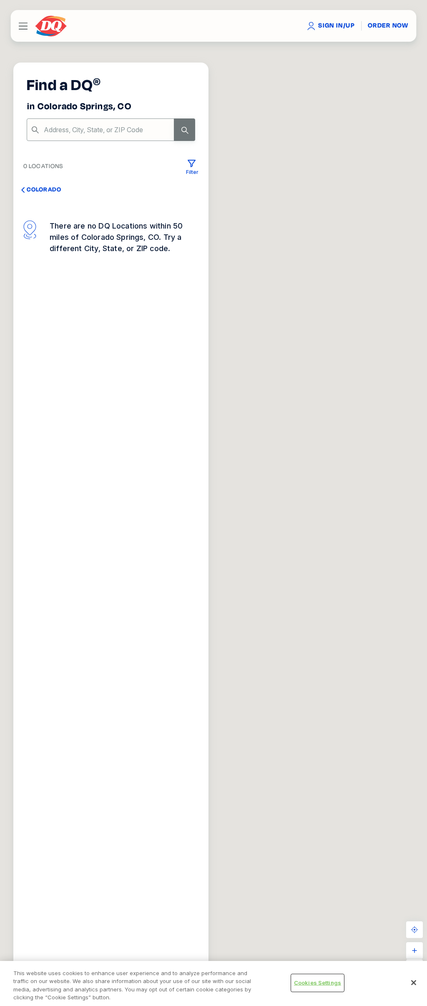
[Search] (184, 129)
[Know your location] (414, 929)
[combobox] (111, 129)
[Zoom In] (414, 950)
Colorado (44, 189)
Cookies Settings (317, 982)
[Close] (413, 982)
